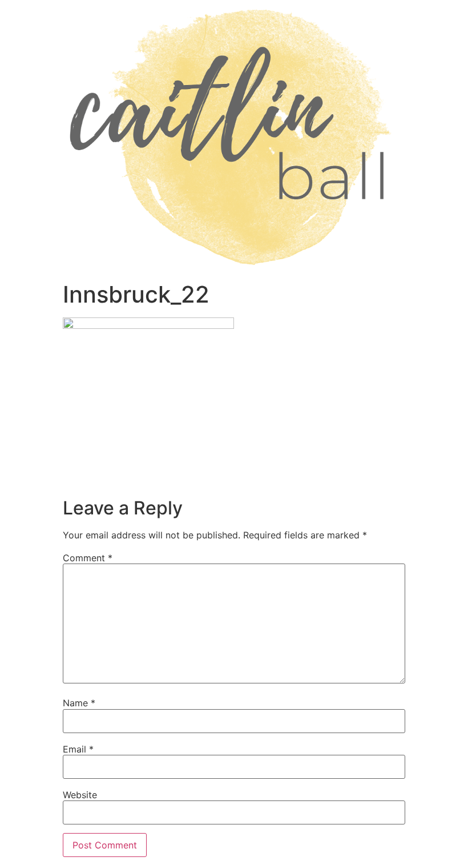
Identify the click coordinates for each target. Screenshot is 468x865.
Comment (87, 557)
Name (79, 702)
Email (78, 749)
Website (80, 794)
